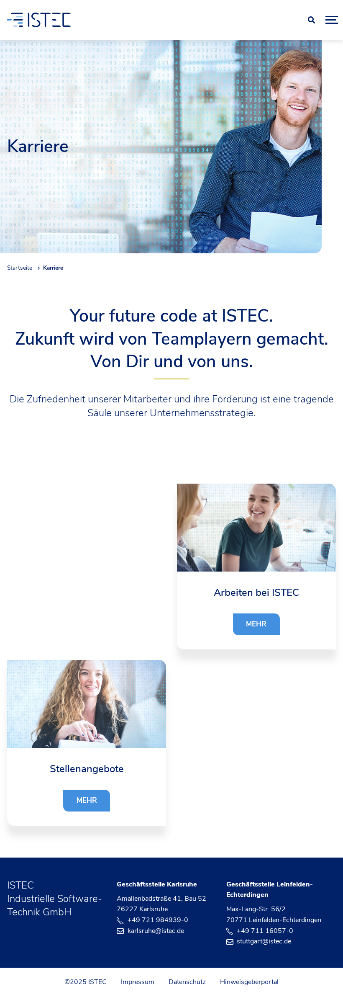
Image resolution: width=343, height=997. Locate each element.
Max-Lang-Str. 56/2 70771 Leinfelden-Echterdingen (273, 914)
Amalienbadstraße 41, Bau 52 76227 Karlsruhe (161, 904)
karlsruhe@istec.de (156, 930)
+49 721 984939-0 (158, 920)
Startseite (19, 268)
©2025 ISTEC (85, 982)
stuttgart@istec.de (264, 941)
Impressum (137, 982)
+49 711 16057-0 (265, 930)
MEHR (256, 624)
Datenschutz (187, 982)
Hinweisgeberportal (249, 982)
